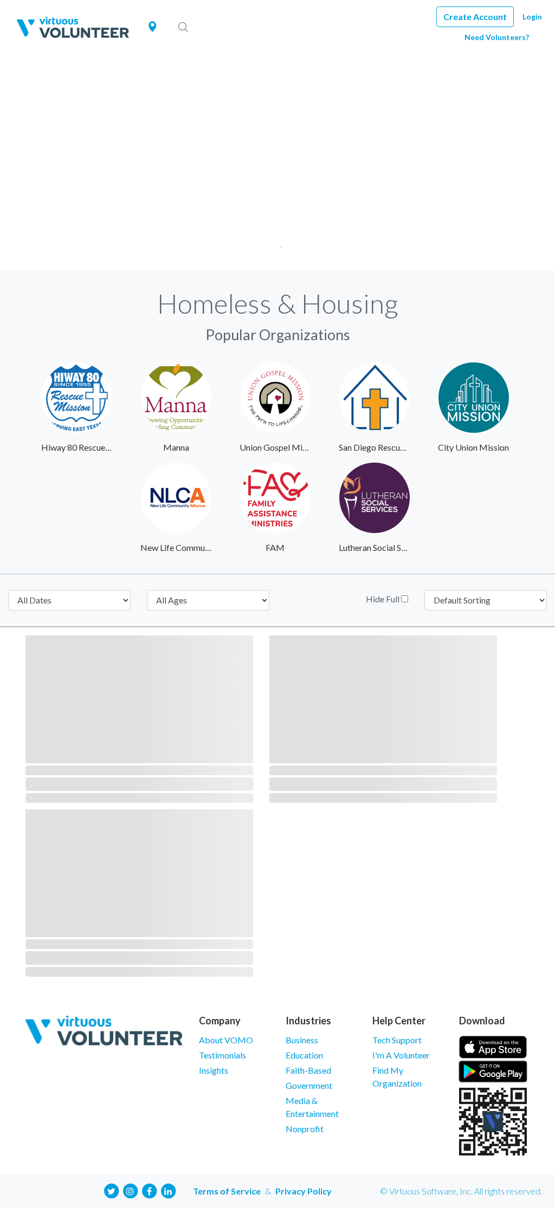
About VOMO (226, 1040)
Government (309, 1085)
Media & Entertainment (312, 1107)
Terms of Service (227, 1191)
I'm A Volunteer (401, 1055)
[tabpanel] (277, 162)
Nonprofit (305, 1128)
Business (302, 1040)
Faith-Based (308, 1070)
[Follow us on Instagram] (130, 1190)
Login (532, 16)
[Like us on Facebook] (149, 1190)
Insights (213, 1070)
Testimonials (222, 1055)
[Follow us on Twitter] (111, 1190)
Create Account (475, 16)
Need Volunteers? (496, 37)
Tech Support (397, 1040)
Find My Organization (397, 1076)
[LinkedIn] (168, 1190)
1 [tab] (278, 243)
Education (304, 1055)
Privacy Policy (303, 1191)
